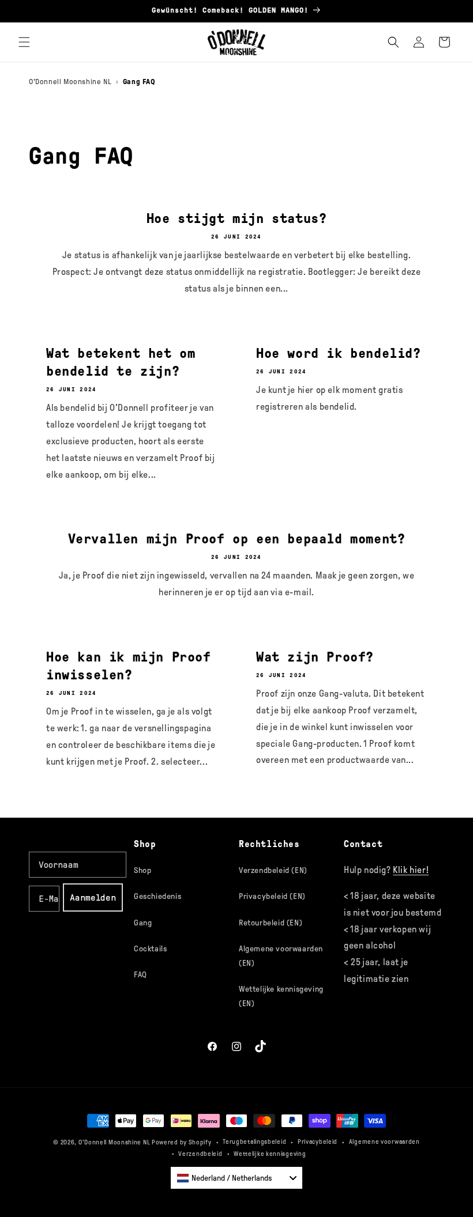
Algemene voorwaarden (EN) (281, 955)
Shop (142, 870)
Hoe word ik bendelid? (338, 353)
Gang (143, 923)
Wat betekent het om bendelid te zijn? (120, 362)
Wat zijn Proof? (315, 656)
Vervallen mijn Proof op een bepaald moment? (237, 538)
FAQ (140, 974)
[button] (24, 42)
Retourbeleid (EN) (270, 923)
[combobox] (236, 1177)
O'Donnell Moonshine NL (70, 81)
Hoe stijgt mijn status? (237, 218)
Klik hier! (411, 870)
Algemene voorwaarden (384, 1141)
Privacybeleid (317, 1141)
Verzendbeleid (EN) (273, 870)
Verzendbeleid (200, 1153)
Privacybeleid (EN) (272, 896)
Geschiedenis (157, 896)
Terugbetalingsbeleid (254, 1141)
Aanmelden (93, 897)
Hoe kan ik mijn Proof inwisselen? (128, 665)
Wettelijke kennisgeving (270, 1153)
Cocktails (150, 948)
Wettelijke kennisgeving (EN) (281, 996)
